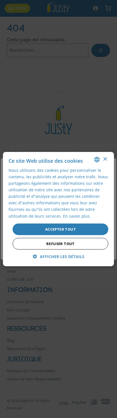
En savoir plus (76, 215)
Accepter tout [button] (60, 228)
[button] (58, 256)
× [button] (105, 159)
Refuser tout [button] (60, 243)
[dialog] (58, 209)
